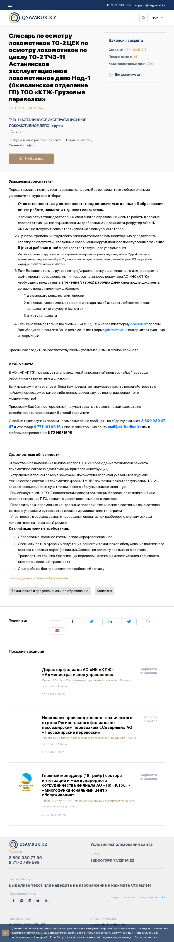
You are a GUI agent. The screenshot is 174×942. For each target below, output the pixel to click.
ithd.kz (160, 897)
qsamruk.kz (139, 324)
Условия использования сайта (121, 844)
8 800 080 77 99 (25, 857)
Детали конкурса (126, 74)
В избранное (33, 158)
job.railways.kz (116, 330)
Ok (5, 932)
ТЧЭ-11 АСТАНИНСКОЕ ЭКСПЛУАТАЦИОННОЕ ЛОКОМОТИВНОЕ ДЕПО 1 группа (47, 123)
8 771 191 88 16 (47, 427)
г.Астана (15, 131)
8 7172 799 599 (119, 5)
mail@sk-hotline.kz (124, 427)
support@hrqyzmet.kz (150, 5)
